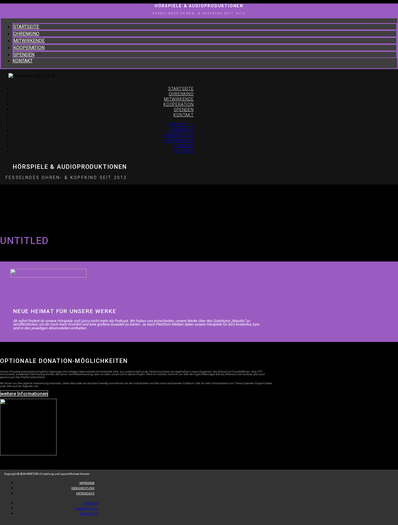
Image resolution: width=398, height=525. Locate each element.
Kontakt (23, 61)
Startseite (26, 26)
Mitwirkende (29, 40)
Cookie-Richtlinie (86, 508)
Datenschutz (85, 493)
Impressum (90, 503)
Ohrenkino (26, 33)
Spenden (23, 54)
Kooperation (29, 47)
